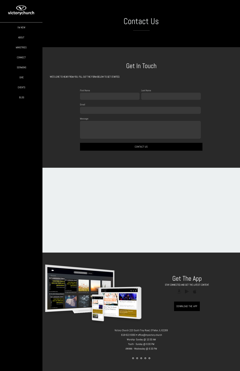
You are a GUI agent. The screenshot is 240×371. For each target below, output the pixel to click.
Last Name (146, 90)
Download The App (186, 306)
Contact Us (141, 146)
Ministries (21, 47)
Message (84, 118)
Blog (21, 97)
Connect (21, 57)
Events (21, 87)
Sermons (21, 67)
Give (21, 77)
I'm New (21, 27)
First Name (85, 90)
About (21, 37)
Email (82, 104)
